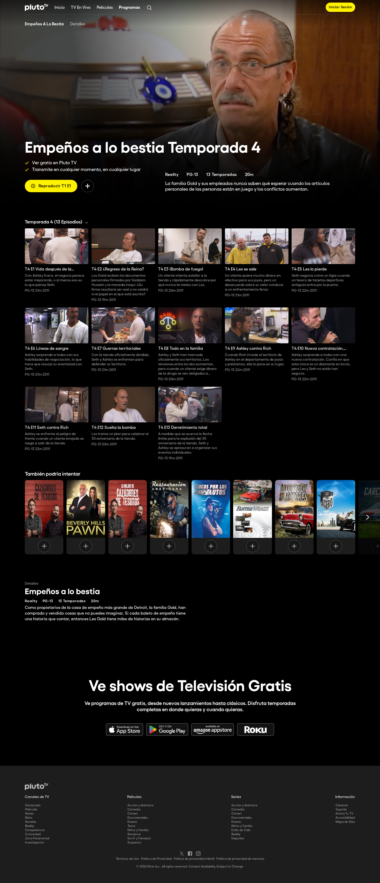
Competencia (34, 830)
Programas (129, 7)
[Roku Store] (255, 729)
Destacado (33, 805)
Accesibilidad (345, 817)
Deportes (237, 838)
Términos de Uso (127, 859)
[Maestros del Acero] (336, 517)
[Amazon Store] (212, 729)
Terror (131, 826)
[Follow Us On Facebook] (190, 853)
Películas (105, 7)
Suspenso (134, 842)
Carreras (342, 805)
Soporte (341, 809)
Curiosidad (33, 834)
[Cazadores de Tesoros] (44, 517)
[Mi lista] (87, 186)
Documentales (137, 817)
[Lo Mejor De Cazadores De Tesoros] (127, 517)
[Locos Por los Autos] (211, 517)
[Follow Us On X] (181, 853)
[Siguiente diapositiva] (367, 517)
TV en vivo (80, 7)
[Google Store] (167, 729)
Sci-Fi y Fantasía (138, 838)
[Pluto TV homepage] (36, 786)
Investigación (34, 842)
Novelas (30, 822)
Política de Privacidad (156, 859)
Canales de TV (37, 797)
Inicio (60, 7)
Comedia (133, 809)
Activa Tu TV (344, 813)
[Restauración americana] (169, 517)
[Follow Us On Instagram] (198, 853)
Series (29, 813)
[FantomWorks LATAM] (252, 517)
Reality (29, 826)
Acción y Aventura (140, 805)
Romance (134, 834)
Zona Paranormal (37, 838)
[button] (58, 222)
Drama (132, 822)
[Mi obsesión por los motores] (294, 517)
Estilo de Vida (240, 830)
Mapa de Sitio (345, 822)
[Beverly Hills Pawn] (85, 517)
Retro (28, 817)
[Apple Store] (124, 729)
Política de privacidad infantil (194, 859)
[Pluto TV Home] (36, 7)
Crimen (132, 813)
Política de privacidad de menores (240, 859)
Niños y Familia (137, 830)
